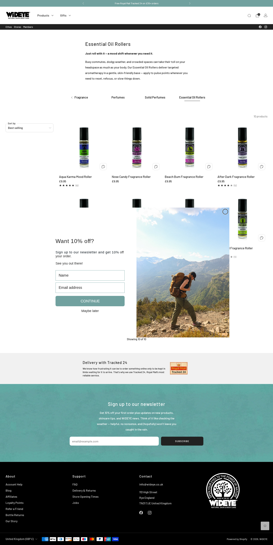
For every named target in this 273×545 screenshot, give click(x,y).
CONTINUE (90, 301)
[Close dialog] (225, 211)
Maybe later (90, 310)
